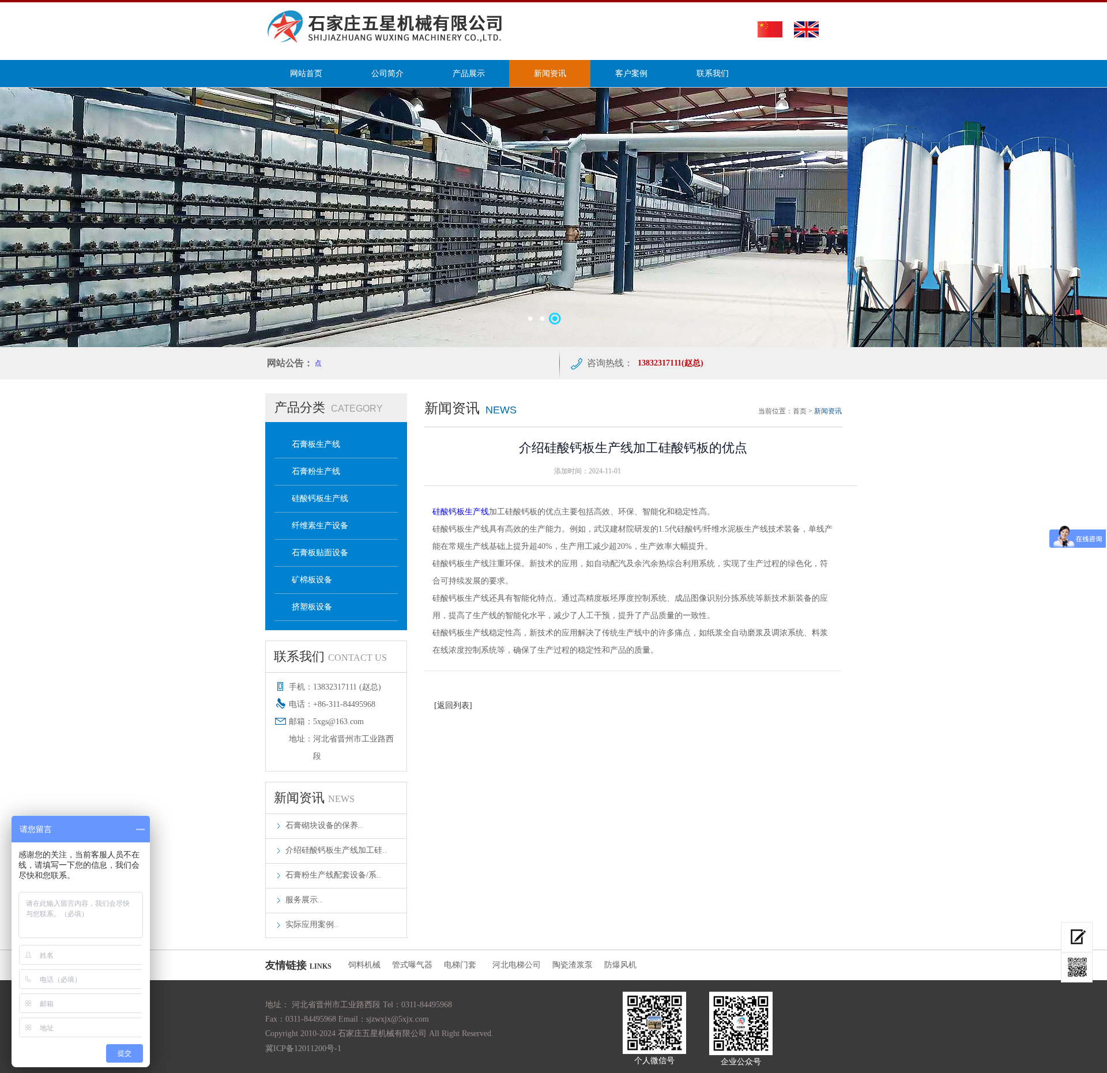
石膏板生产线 (316, 444)
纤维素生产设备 (320, 525)
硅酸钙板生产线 (320, 498)
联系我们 (712, 73)
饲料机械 (364, 965)
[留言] (1077, 937)
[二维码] (1077, 967)
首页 (800, 411)
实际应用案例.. (311, 924)
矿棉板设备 (312, 579)
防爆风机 (620, 965)
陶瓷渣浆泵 (572, 965)
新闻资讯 (550, 73)
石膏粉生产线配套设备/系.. (333, 875)
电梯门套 (462, 965)
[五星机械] (388, 42)
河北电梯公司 (516, 965)
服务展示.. (303, 899)
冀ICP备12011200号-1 (303, 1048)
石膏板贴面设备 (320, 552)
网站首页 (306, 73)
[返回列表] (453, 705)
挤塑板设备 (312, 607)
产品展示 (469, 73)
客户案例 (631, 73)
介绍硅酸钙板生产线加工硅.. (336, 850)
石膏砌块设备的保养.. (324, 825)
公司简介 (387, 73)
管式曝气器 (412, 965)
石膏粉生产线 (316, 471)
